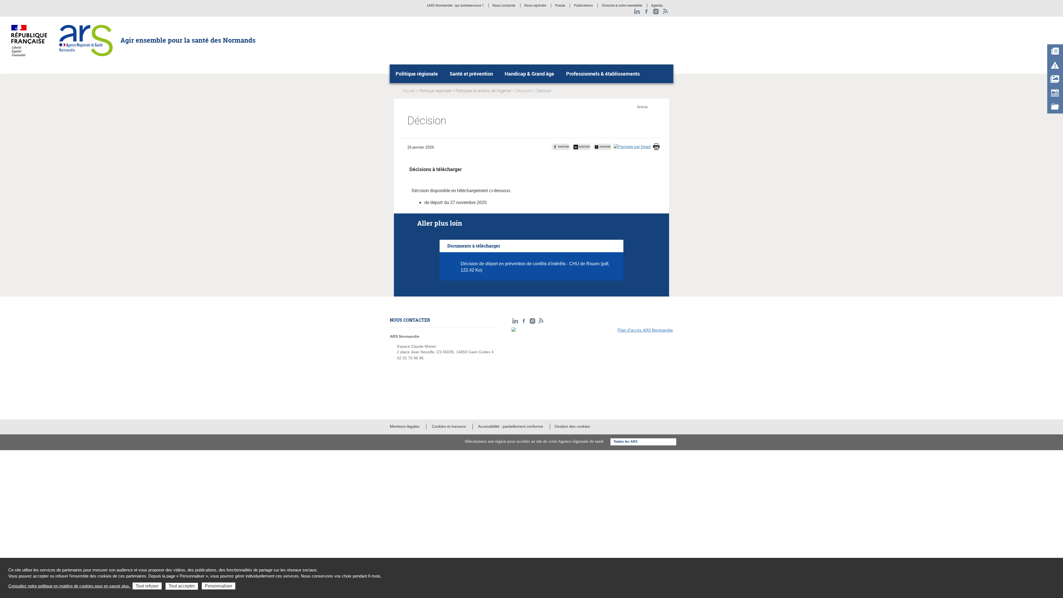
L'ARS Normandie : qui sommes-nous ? (455, 5)
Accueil (409, 90)
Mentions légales (404, 426)
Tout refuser (147, 586)
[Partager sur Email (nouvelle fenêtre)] (632, 147)
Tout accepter (182, 586)
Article (642, 107)
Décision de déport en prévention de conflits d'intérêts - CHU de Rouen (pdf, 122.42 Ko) (535, 266)
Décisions (523, 90)
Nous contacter (503, 5)
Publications (583, 5)
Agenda (657, 5)
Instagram (656, 11)
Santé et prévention (471, 73)
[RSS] (665, 11)
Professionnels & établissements (603, 73)
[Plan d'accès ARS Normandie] (592, 365)
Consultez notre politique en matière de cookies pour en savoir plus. (69, 586)
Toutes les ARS (625, 442)
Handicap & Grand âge (529, 73)
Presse (560, 5)
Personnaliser (218, 586)
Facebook (646, 11)
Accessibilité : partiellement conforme (510, 426)
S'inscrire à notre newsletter (622, 5)
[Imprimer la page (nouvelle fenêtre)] (656, 147)
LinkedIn (637, 11)
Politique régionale (417, 73)
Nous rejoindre (535, 5)
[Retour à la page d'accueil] (86, 40)
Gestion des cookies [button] (572, 426)
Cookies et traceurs (449, 426)
